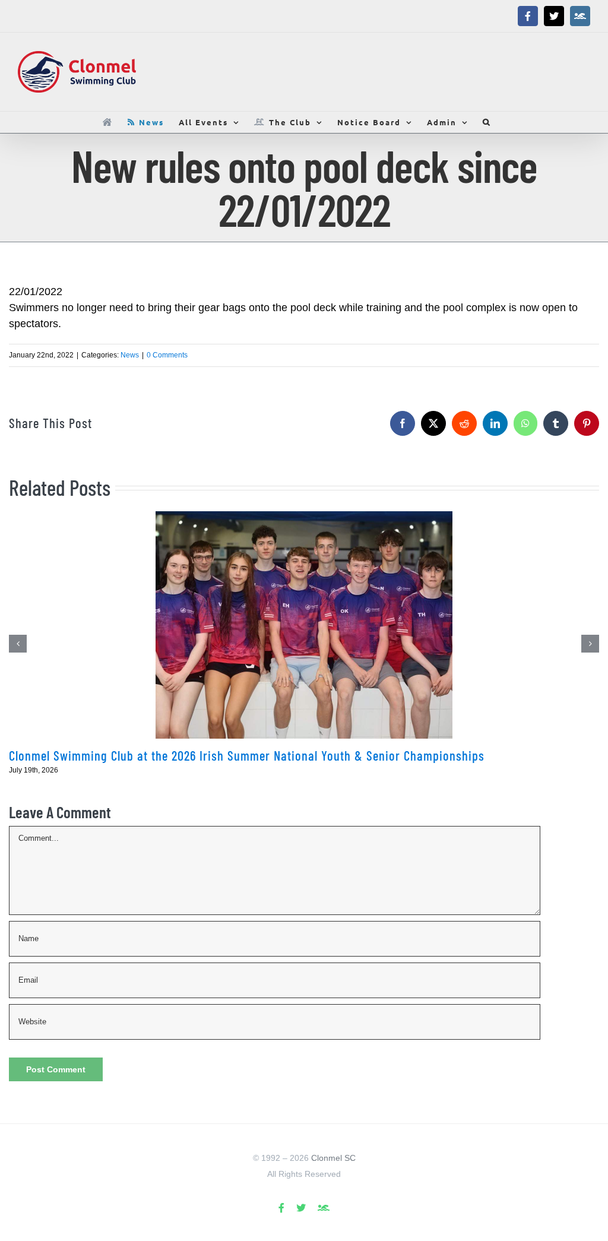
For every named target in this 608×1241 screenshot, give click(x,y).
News (130, 355)
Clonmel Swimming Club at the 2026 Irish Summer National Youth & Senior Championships (246, 755)
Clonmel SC (333, 1158)
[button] (487, 122)
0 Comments (167, 355)
